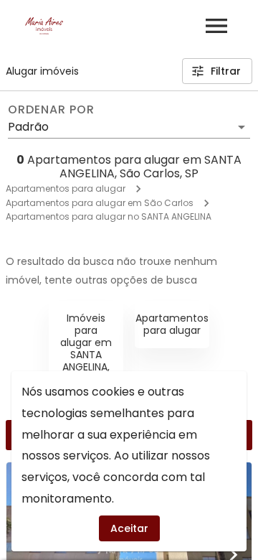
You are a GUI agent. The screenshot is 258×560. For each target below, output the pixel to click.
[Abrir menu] (216, 26)
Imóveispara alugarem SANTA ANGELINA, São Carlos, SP (86, 354)
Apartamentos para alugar (65, 188)
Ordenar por (51, 110)
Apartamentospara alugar (172, 324)
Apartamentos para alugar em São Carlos (100, 203)
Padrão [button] (28, 126)
